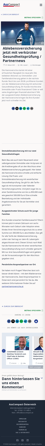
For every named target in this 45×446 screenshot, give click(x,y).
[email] (31, 108)
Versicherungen (36, 65)
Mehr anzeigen (35, 367)
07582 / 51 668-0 (24, 410)
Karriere (22, 427)
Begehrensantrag (22, 424)
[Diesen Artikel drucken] (36, 321)
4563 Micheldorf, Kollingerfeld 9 (22, 408)
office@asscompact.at (24, 413)
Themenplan (22, 430)
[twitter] (17, 108)
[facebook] (13, 108)
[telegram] (28, 108)
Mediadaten (22, 421)
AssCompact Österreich (22, 404)
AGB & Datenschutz (22, 432)
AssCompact (13, 444)
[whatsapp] (24, 108)
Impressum (22, 419)
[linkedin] (20, 108)
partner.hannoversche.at (12, 286)
